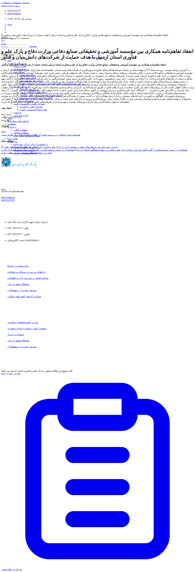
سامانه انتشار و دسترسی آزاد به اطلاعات (27, 278)
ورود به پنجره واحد (10, 5)
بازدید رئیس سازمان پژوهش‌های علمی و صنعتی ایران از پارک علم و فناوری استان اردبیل (66, 147)
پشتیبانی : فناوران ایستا (11, 373)
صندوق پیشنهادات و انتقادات (15, 2)
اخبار (3, 43)
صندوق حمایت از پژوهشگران (22, 290)
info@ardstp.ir (14, 13)
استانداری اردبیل (15, 334)
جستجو (33, 46)
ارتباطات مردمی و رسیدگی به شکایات (26, 272)
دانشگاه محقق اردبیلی (18, 284)
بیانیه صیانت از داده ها (18, 266)
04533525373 (8, 200)
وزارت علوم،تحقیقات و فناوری (22, 322)
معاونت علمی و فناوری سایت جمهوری (26, 328)
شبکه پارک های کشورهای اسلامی (24, 296)
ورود (9, 24)
